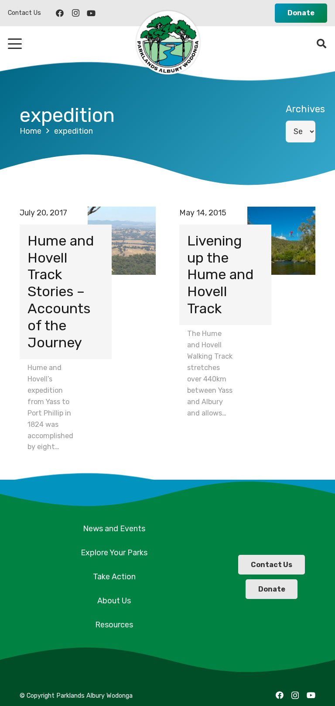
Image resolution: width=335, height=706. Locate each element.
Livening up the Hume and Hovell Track (220, 274)
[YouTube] (91, 13)
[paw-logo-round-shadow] (167, 44)
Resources (114, 625)
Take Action (114, 576)
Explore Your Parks (114, 552)
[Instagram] (75, 13)
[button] (15, 44)
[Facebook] (60, 13)
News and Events (114, 528)
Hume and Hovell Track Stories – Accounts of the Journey (60, 291)
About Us (114, 601)
